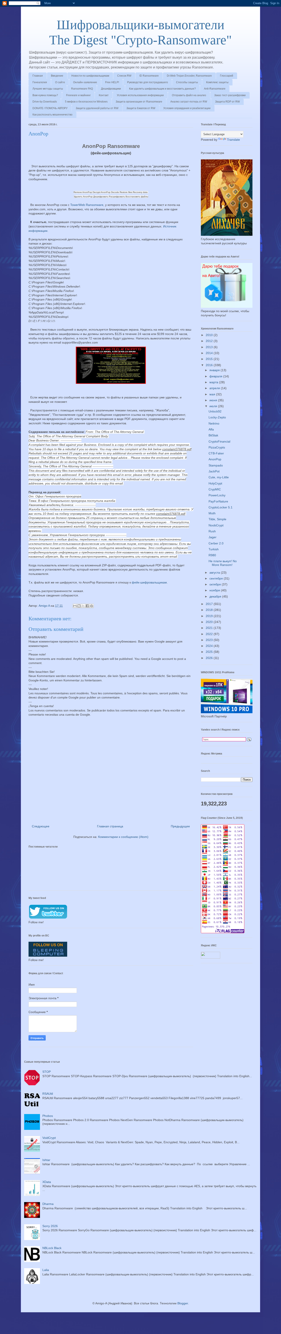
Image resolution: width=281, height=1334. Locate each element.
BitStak (213, 435)
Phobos (47, 1116)
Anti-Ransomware (214, 88)
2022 (210, 634)
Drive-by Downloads (44, 101)
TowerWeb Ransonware (86, 205)
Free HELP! (112, 82)
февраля (216, 376)
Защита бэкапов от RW (140, 108)
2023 (210, 640)
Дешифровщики (111, 88)
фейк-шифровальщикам (149, 582)
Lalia (45, 1270)
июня (213, 400)
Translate (233, 139)
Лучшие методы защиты (47, 88)
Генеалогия (39, 82)
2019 (210, 616)
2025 (210, 651)
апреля (215, 388)
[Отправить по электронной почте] (75, 606)
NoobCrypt (216, 525)
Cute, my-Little (219, 477)
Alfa (211, 429)
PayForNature (218, 501)
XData (46, 1182)
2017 (210, 604)
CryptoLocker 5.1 (220, 507)
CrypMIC (215, 489)
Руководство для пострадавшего (147, 82)
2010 (210, 335)
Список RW (124, 75)
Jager (212, 537)
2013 (210, 347)
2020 (210, 622)
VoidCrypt (49, 1138)
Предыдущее (180, 826)
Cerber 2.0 (216, 543)
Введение (57, 75)
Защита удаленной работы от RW (97, 108)
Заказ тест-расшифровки (230, 95)
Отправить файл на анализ (189, 95)
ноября (215, 590)
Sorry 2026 (50, 1226)
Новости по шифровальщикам (90, 75)
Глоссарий (226, 75)
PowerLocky (217, 495)
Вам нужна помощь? (45, 95)
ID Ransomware (149, 75)
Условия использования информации (140, 95)
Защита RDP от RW (227, 101)
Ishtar (46, 1160)
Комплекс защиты (217, 82)
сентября (216, 578)
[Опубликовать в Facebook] (87, 606)
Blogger (182, 1303)
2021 (210, 628)
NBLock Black (51, 1248)
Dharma (48, 1204)
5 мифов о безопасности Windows (86, 101)
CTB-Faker (216, 453)
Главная (37, 75)
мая (212, 394)
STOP (46, 1071)
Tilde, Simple (217, 519)
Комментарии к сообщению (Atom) (123, 837)
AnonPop (215, 459)
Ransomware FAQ (82, 88)
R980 (212, 555)
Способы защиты (187, 82)
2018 (210, 610)
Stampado (216, 465)
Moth (212, 513)
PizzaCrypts (217, 447)
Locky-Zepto (217, 417)
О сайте (60, 82)
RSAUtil (47, 1093)
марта (214, 382)
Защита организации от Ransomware (139, 101)
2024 (210, 646)
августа (215, 572)
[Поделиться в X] (83, 606)
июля (213, 406)
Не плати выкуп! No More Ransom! (223, 563)
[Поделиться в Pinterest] (91, 606)
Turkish (214, 549)
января (215, 370)
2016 (210, 365)
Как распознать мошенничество (52, 114)
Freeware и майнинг (78, 95)
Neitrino (214, 423)
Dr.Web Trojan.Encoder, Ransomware (189, 75)
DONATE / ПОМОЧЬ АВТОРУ (50, 108)
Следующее (40, 826)
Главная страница (110, 826)
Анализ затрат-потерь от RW (188, 101)
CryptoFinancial (219, 441)
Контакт (104, 95)
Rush (212, 531)
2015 (210, 359)
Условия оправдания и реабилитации (187, 108)
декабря (215, 596)
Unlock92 (215, 411)
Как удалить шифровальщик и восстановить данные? (162, 88)
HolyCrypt (215, 483)
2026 (210, 658)
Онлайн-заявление (85, 82)
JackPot (214, 471)
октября (215, 584)
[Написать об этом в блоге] (79, 606)
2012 (210, 341)
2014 (210, 353)
